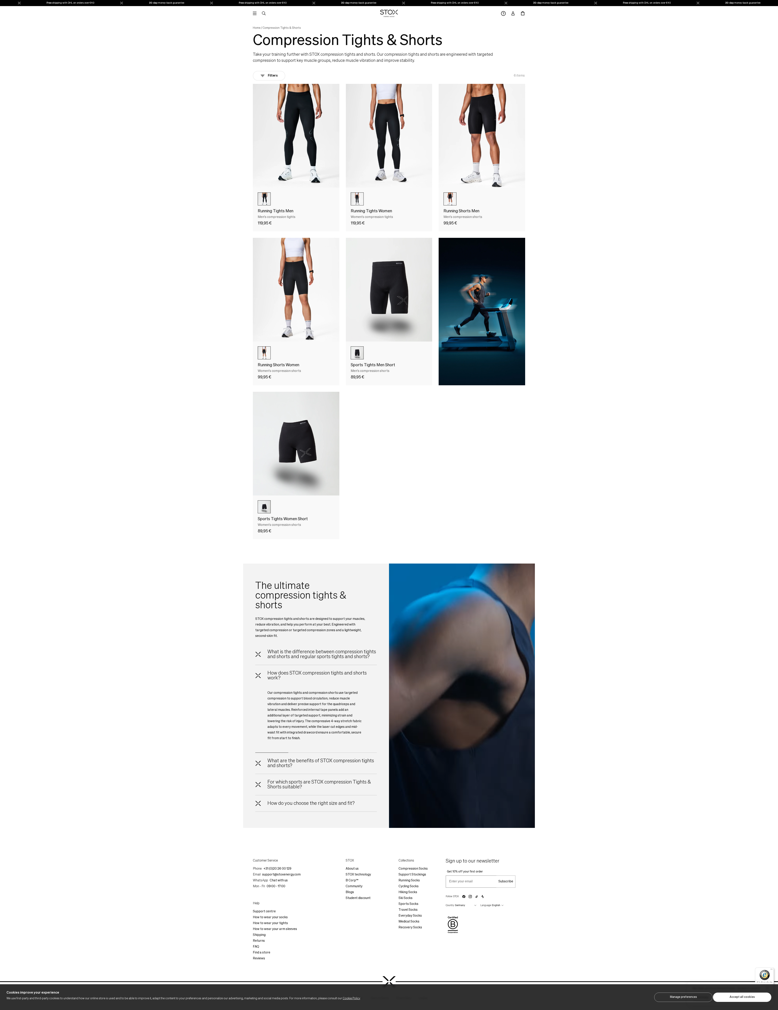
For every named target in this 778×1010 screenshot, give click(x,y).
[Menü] (771, 970)
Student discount (358, 898)
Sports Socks (408, 904)
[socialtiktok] (476, 896)
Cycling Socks (409, 886)
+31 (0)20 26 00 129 (277, 868)
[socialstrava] (482, 896)
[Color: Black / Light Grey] (264, 198)
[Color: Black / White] (357, 352)
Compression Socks (413, 868)
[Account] (513, 13)
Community (354, 886)
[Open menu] (254, 13)
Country (450, 905)
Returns (259, 941)
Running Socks (409, 880)
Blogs (350, 892)
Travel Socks (408, 910)
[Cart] (522, 13)
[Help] (503, 13)
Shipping (259, 935)
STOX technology (358, 874)
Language (485, 905)
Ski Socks (406, 898)
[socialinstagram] (470, 896)
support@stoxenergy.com (281, 874)
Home (257, 28)
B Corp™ (352, 880)
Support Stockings (412, 874)
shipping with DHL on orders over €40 (31, 3)
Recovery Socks (410, 927)
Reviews (259, 958)
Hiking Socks (408, 892)
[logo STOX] (389, 13)
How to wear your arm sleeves (275, 929)
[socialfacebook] (463, 896)
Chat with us (279, 880)
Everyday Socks (410, 915)
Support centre (264, 911)
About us (352, 868)
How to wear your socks (270, 917)
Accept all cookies (742, 997)
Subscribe (505, 881)
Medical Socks (409, 921)
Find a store (261, 952)
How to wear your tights (270, 923)
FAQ (256, 946)
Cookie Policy (351, 998)
